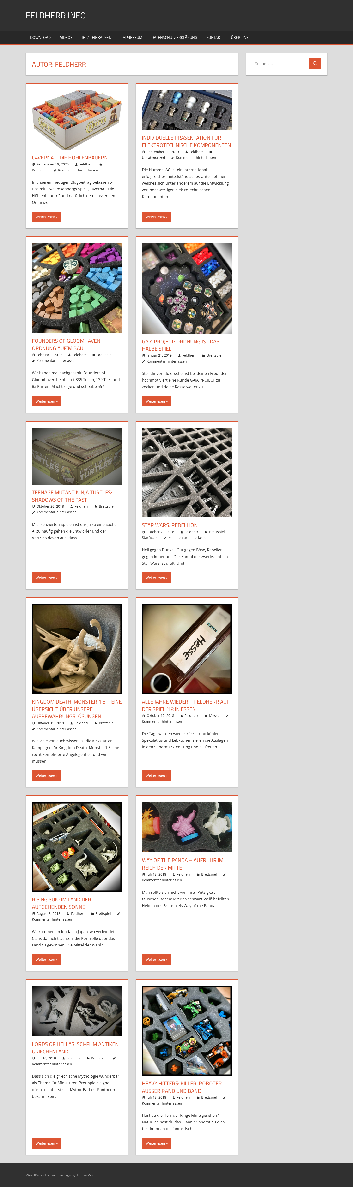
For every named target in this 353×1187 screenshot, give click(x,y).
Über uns (240, 37)
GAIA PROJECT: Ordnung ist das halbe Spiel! (180, 345)
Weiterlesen (45, 216)
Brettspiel (40, 170)
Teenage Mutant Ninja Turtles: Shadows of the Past (72, 496)
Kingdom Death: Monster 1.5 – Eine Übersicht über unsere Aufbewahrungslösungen (77, 709)
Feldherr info (56, 15)
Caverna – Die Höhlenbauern (70, 157)
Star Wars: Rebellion (170, 525)
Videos (66, 37)
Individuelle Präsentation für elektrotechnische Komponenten (186, 141)
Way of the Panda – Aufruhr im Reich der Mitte (182, 864)
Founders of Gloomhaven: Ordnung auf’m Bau (67, 344)
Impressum (132, 37)
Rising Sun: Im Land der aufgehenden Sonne (61, 903)
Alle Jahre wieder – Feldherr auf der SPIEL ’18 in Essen (186, 705)
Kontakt (214, 37)
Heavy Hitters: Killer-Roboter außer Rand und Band (182, 1087)
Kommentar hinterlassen (78, 170)
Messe (214, 715)
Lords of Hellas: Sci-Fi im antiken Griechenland (75, 1048)
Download (40, 37)
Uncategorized (153, 157)
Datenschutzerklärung (174, 37)
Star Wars (150, 537)
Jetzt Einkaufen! (97, 37)
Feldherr (86, 164)
